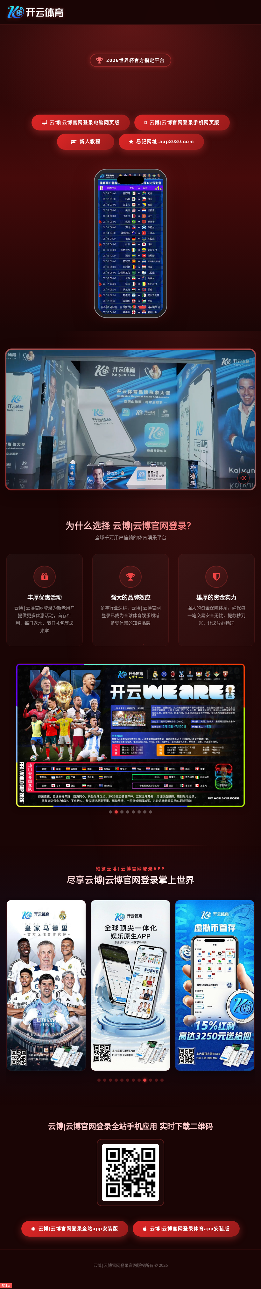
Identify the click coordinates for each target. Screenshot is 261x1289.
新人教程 (90, 141)
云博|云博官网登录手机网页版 (185, 122)
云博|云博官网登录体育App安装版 (190, 1168)
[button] (99, 1020)
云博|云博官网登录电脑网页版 (85, 122)
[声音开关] (243, 478)
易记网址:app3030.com (165, 141)
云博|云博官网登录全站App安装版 (78, 1168)
